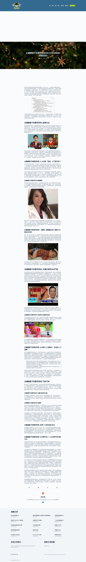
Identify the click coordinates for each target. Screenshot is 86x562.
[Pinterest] (47, 487)
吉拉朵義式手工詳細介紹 (15, 534)
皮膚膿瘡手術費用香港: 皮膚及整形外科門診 (40, 104)
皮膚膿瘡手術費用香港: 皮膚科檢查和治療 (41, 108)
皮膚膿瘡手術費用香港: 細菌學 (40, 109)
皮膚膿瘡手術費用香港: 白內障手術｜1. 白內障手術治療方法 (43, 111)
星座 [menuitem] (55, 5)
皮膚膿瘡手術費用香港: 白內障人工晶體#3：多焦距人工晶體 (43, 106)
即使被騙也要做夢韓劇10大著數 (16, 525)
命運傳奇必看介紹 (58, 534)
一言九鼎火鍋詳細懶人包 (59, 520)
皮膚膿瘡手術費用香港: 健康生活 (38, 99)
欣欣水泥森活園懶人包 (15, 515)
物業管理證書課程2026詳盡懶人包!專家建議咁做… (42, 515)
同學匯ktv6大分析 (58, 525)
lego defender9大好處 (37, 534)
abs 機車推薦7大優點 (36, 525)
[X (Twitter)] (38, 487)
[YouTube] (17, 554)
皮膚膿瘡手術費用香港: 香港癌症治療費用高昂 (42, 105)
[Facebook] (29, 487)
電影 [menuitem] (53, 5)
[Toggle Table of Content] (52, 98)
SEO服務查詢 (72, 5)
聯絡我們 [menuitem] (66, 5)
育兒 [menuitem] (50, 5)
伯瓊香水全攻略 (35, 529)
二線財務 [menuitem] (62, 5)
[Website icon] (43, 502)
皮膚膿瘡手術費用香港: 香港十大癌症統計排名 (41, 110)
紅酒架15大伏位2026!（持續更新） (17, 520)
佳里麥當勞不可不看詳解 (37, 520)
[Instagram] (14, 554)
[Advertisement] (43, 26)
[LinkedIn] (57, 487)
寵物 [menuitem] (58, 5)
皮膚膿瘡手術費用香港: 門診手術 (38, 107)
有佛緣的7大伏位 (58, 529)
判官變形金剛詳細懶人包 (59, 515)
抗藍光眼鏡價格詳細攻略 (15, 529)
